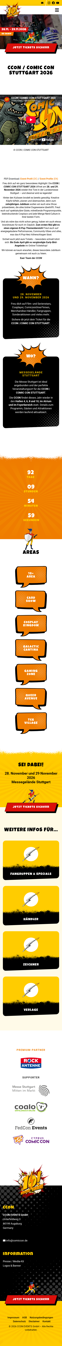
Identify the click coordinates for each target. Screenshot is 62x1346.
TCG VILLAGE (31, 722)
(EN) (56, 178)
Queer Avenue (31, 697)
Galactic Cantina (31, 648)
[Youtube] (57, 2)
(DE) (35, 178)
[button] (58, 10)
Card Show (31, 600)
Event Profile (47, 178)
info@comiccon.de (17, 1240)
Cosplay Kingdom (31, 624)
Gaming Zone (31, 673)
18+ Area (31, 575)
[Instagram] (49, 2)
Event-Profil (26, 178)
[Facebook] (53, 2)
